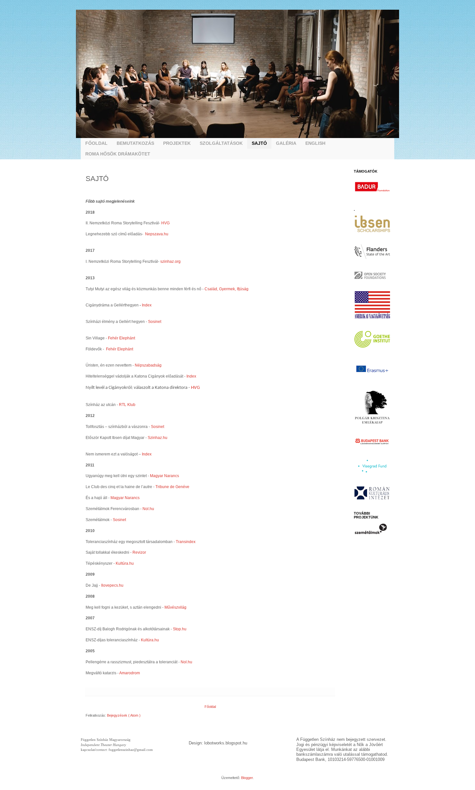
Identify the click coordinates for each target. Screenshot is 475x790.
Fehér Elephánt (121, 338)
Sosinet (154, 321)
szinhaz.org (170, 261)
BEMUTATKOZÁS (135, 143)
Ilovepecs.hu (112, 585)
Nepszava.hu (156, 234)
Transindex (185, 541)
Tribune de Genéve (172, 487)
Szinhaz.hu (157, 437)
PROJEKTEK (177, 143)
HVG (165, 223)
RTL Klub (127, 404)
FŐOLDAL (96, 143)
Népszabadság (148, 365)
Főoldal (210, 707)
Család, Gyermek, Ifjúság (226, 289)
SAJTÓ (259, 143)
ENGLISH (315, 143)
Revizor (139, 552)
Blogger (247, 778)
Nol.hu (148, 509)
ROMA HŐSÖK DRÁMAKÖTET (117, 153)
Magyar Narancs (164, 476)
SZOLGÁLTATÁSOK (221, 143)
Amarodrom (129, 673)
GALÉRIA (286, 143)
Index (147, 305)
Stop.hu (179, 629)
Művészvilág (175, 607)
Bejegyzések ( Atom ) (124, 715)
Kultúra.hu (125, 563)
